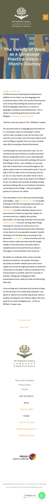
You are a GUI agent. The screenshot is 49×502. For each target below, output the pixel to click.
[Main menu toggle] (45, 17)
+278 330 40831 (26, 409)
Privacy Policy (24, 385)
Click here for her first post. (22, 116)
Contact (24, 389)
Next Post (24, 327)
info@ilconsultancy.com (26, 429)
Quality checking (10, 222)
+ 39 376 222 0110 (26, 422)
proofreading (18, 238)
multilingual (8, 210)
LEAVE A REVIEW (26, 435)
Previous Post (24, 320)
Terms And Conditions (24, 380)
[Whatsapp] (42, 495)
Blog (6, 91)
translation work (26, 201)
